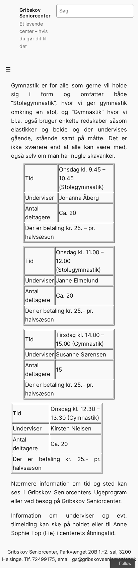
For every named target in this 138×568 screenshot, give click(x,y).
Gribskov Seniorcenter (35, 12)
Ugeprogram (110, 492)
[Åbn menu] (8, 70)
